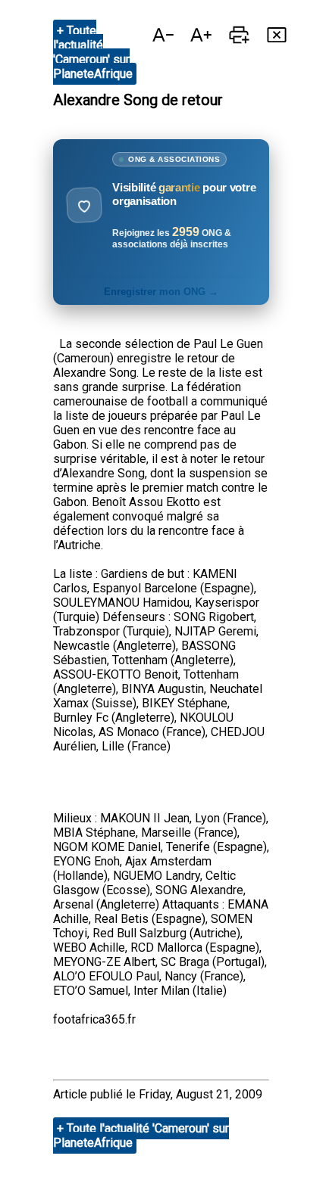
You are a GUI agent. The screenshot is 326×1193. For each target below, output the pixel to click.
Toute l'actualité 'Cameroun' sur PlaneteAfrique (93, 52)
